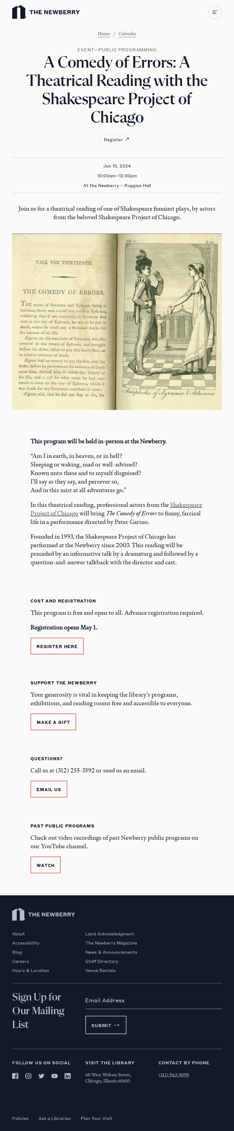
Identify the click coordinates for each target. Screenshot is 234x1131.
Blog (17, 952)
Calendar (127, 33)
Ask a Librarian (54, 1118)
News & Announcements (111, 952)
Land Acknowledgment (109, 933)
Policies (20, 1118)
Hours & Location (30, 970)
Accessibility (25, 942)
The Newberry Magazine (111, 942)
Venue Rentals (100, 970)
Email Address (105, 1000)
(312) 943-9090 (173, 1074)
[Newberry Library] (44, 928)
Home (104, 33)
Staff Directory (101, 961)
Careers (20, 961)
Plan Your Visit (96, 1118)
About (18, 933)
